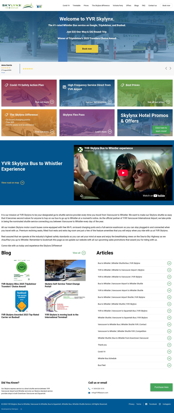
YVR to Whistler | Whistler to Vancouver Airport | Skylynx (121, 270)
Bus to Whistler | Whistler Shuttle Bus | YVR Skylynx (119, 263)
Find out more (42, 102)
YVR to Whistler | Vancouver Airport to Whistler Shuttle (120, 290)
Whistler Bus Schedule (107, 358)
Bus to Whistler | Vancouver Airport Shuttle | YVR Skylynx (121, 297)
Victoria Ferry (118, 5)
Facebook (153, 404)
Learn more (101, 131)
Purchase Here (161, 387)
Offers (128, 5)
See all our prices (156, 102)
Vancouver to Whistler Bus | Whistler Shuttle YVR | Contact (122, 324)
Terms (138, 404)
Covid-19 (66, 5)
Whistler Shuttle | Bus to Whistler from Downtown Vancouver (123, 338)
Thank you (102, 345)
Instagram (167, 404)
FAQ (143, 5)
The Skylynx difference (101, 5)
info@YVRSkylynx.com (100, 393)
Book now (166, 5)
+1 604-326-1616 (98, 389)
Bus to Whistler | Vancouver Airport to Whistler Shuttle (120, 284)
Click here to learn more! (161, 129)
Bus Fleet (102, 365)
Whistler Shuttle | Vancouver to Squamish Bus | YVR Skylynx (123, 318)
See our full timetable (96, 102)
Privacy (131, 404)
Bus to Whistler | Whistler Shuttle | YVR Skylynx (117, 304)
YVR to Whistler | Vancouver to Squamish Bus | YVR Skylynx (122, 311)
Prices (86, 5)
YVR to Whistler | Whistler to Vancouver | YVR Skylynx (120, 277)
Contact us (152, 5)
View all (76, 253)
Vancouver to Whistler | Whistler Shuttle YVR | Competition (122, 331)
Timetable (76, 5)
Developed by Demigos (9, 409)
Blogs (136, 5)
